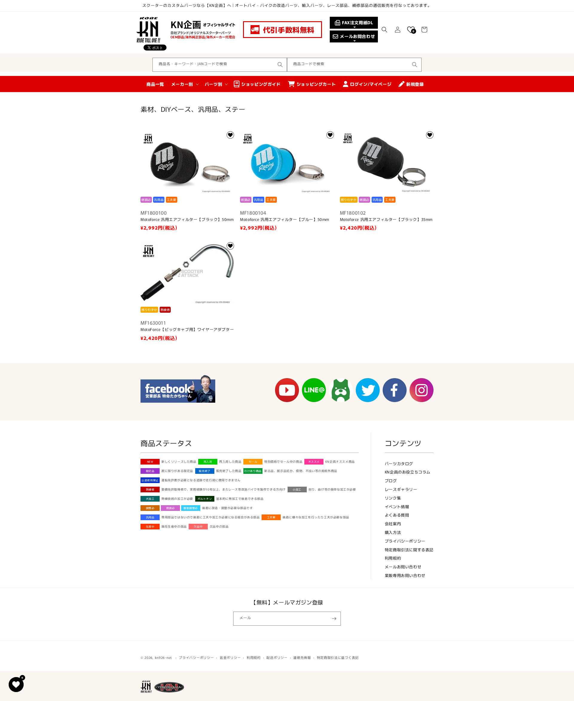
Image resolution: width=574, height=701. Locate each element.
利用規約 (393, 558)
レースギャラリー (401, 489)
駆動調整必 (191, 508)
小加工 (297, 489)
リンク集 (393, 498)
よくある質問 (397, 515)
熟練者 (150, 489)
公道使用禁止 (150, 480)
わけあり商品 (253, 471)
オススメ (314, 462)
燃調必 (170, 508)
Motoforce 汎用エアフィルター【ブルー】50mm (284, 219)
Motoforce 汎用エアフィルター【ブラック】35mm (386, 219)
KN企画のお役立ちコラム (407, 472)
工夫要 (271, 517)
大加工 (150, 499)
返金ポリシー (230, 657)
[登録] (334, 619)
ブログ (391, 480)
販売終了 (204, 471)
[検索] (280, 64)
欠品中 (198, 527)
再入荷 (208, 462)
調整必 (150, 508)
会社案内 (393, 523)
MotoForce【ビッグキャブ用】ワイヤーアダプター (187, 329)
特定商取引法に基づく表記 (338, 657)
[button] (384, 29)
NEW (150, 462)
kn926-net (163, 657)
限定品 (150, 471)
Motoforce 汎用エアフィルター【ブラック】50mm (187, 219)
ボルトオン (205, 499)
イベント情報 (397, 506)
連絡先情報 (302, 657)
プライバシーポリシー (405, 541)
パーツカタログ (399, 463)
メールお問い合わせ (403, 566)
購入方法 (393, 532)
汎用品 (150, 517)
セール (253, 462)
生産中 (150, 527)
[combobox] (220, 64)
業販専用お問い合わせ (405, 575)
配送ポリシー (276, 657)
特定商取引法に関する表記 (409, 549)
